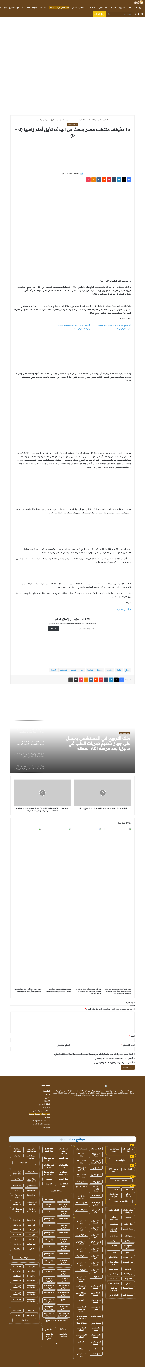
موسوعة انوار (128, 1295)
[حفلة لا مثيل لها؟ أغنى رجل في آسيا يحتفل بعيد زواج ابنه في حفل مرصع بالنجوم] (27, 907)
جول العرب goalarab (63, 1335)
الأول (118, 670)
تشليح (63, 1299)
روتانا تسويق (128, 1257)
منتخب (63, 670)
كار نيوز (113, 1241)
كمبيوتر (122, 7)
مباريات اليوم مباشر (63, 1205)
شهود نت (113, 1278)
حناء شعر (81, 1342)
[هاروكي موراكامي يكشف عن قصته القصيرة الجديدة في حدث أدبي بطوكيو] (57, 907)
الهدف (109, 670)
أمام (126, 670)
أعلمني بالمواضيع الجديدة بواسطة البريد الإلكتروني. (113, 1062)
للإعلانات (36, 1363)
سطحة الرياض (63, 1272)
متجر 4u (96, 1276)
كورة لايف (31, 1225)
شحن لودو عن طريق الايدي (81, 1317)
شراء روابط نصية (96, 1154)
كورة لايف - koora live (31, 1286)
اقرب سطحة (49, 1292)
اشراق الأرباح (114, 1295)
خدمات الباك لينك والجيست (63, 1151)
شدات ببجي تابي (81, 1228)
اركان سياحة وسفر (121, 1201)
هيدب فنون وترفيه (96, 1210)
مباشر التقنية (113, 1283)
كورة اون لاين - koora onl (31, 1203)
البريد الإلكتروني (128, 1045)
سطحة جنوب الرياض (63, 1293)
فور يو (81, 1300)
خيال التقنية (128, 1224)
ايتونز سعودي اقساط (96, 1242)
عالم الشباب (120, 1160)
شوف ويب (114, 1224)
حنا (96, 1349)
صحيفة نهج (128, 1241)
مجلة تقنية (96, 1195)
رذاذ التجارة (113, 1274)
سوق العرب (63, 1158)
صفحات (46, 1127)
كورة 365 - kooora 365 (31, 1210)
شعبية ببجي (96, 1323)
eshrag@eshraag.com (83, 1095)
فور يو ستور (81, 1269)
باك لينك (92, 7)
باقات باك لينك (81, 1154)
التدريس (96, 1167)
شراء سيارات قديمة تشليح (56, 1320)
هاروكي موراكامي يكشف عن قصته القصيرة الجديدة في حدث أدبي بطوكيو (58, 990)
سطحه (49, 1271)
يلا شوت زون (31, 1315)
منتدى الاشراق (95, 1174)
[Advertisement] (72, 35)
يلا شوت (64, 1199)
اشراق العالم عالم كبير (81, 1168)
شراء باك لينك (95, 1149)
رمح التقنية (128, 1274)
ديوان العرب (63, 1179)
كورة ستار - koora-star (17, 1173)
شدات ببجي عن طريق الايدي (81, 1278)
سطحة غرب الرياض (49, 1286)
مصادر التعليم (81, 1186)
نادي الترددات (128, 1262)
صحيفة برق (113, 1189)
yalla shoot (49, 1199)
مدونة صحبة (128, 1288)
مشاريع (49, 1179)
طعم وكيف (128, 1278)
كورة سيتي (49, 1329)
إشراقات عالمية (92, 120)
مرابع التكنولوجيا (114, 1218)
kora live (16, 1220)
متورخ (128, 1252)
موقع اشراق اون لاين (113, 1195)
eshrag (77, 173)
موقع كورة (24, 1258)
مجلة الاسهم (128, 1229)
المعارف (128, 1269)
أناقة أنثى (113, 1245)
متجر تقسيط (81, 1255)
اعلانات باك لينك (63, 1185)
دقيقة (99, 670)
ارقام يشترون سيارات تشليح (63, 1314)
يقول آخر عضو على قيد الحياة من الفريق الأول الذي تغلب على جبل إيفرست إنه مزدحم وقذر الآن (88, 991)
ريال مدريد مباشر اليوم (31, 1150)
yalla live (24, 1163)
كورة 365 (63, 1329)
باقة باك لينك (128, 1169)
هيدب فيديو (113, 1269)
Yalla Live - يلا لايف (16, 1196)
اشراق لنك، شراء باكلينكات (95, 1161)
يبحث (53, 670)
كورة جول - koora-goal (31, 1180)
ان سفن (128, 1217)
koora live (17, 1186)
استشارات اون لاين (113, 1263)
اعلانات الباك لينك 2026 (81, 1175)
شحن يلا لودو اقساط (81, 1242)
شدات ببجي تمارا (81, 1221)
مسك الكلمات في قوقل (128, 1211)
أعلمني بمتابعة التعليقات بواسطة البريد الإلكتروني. (114, 1058)
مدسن (113, 1252)
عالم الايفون (128, 1236)
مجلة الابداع (113, 1257)
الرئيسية (139, 7)
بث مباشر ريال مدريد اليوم (49, 1336)
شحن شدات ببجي (96, 1308)
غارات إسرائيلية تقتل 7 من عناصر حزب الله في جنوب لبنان (99, 741)
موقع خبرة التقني (128, 1246)
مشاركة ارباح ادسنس (114, 1150)
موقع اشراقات (128, 1195)
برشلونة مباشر (49, 1205)
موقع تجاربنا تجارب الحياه (49, 1173)
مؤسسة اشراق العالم (11, 7)
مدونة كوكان (113, 1236)
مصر (73, 670)
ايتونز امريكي (81, 1234)
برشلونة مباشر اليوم (17, 1150)
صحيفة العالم (81, 1209)
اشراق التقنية (113, 1210)
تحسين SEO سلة (113, 1170)
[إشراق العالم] (138, 2)
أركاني (128, 1283)
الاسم (132, 1036)
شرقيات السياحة (114, 1289)
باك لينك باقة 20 (49, 1159)
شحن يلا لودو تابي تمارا (81, 1287)
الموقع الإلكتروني (63, 1045)
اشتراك (53, 628)
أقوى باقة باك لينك (49, 1166)
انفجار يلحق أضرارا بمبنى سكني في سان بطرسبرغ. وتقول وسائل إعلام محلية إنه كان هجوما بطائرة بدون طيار (118, 991)
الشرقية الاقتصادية (114, 1230)
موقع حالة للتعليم (96, 1203)
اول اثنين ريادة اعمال (128, 1150)
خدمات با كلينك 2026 (63, 1173)
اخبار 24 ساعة (81, 1202)
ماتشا (81, 1349)
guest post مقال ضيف (49, 1150)
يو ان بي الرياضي (81, 1196)
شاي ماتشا (96, 1353)
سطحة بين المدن (63, 1279)
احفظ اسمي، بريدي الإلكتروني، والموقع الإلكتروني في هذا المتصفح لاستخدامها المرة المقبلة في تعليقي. (93, 1054)
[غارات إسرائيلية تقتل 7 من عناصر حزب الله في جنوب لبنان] (72, 746)
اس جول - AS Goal (17, 1210)
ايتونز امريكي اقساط (81, 1294)
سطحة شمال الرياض (63, 1286)
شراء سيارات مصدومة (49, 1314)
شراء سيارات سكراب (49, 1300)
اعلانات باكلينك (56, 1191)
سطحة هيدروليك (49, 1279)
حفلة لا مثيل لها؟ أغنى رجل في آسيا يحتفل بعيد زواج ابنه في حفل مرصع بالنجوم (27, 990)
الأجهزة (113, 7)
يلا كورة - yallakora (17, 1203)
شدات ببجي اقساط (95, 1221)
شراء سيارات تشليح (63, 1307)
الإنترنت (130, 7)
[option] (72, 746)
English (43, 7)
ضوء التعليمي (128, 1189)
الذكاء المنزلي (103, 7)
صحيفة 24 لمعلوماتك (29, 7)
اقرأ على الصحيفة (123, 609)
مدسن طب (81, 1181)
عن (81, 670)
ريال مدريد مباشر (64, 1212)
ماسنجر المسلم (121, 1180)
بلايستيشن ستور (96, 1329)
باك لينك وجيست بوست (96, 1188)
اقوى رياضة (96, 1181)
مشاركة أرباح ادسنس (79, 7)
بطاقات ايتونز (81, 1323)
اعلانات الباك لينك (81, 1161)
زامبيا (89, 670)
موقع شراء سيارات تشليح (49, 1307)
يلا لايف (56, 1343)
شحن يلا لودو (96, 1316)
